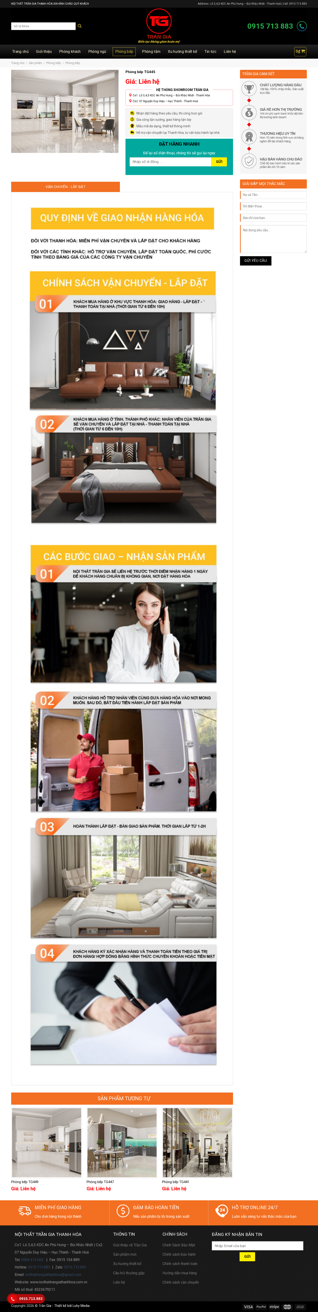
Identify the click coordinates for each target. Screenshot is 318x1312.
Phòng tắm (151, 51)
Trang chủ (20, 51)
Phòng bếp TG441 (175, 1182)
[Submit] (80, 26)
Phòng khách (70, 51)
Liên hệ (230, 51)
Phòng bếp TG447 (100, 1182)
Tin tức (210, 51)
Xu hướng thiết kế (182, 51)
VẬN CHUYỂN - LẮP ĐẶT (65, 187)
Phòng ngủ (97, 51)
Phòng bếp (124, 51)
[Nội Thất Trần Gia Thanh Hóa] (159, 26)
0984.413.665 (32, 1260)
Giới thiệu (44, 51)
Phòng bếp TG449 (24, 1182)
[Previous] (11, 1153)
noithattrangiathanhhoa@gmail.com (53, 1274)
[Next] (232, 1153)
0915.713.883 (39, 1267)
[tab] (65, 187)
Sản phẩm (35, 63)
